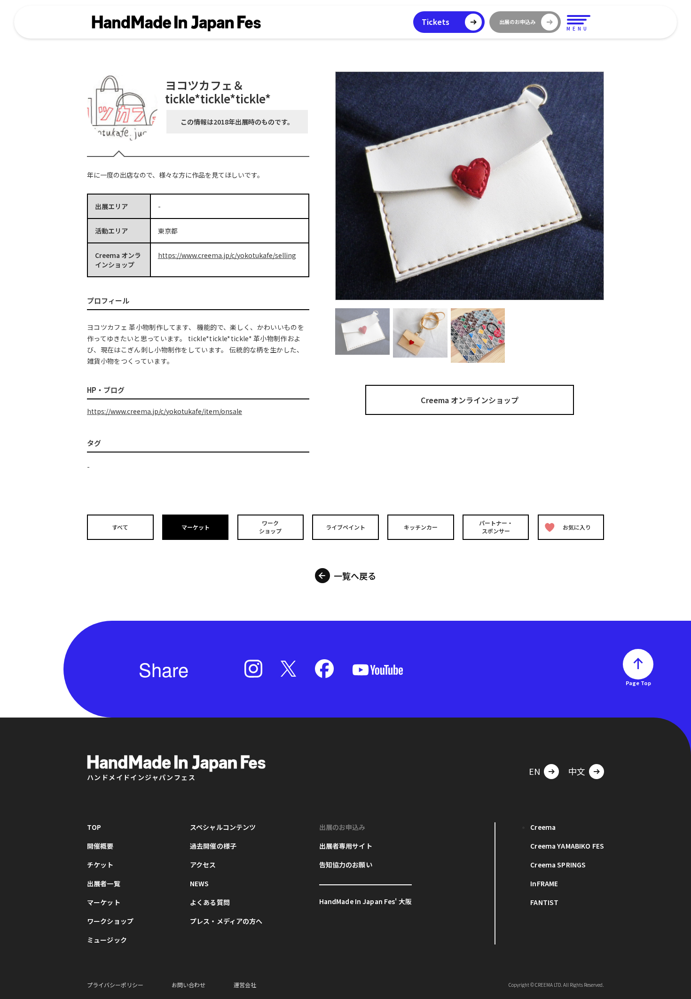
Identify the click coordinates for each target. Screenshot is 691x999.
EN (534, 771)
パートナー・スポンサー (496, 527)
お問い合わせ (188, 985)
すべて (120, 527)
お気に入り (577, 527)
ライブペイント (345, 527)
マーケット (195, 527)
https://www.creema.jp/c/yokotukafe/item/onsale (164, 411)
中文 (576, 771)
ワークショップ (270, 527)
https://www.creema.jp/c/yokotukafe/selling (227, 255)
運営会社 (245, 985)
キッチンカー (421, 527)
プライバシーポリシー (115, 985)
